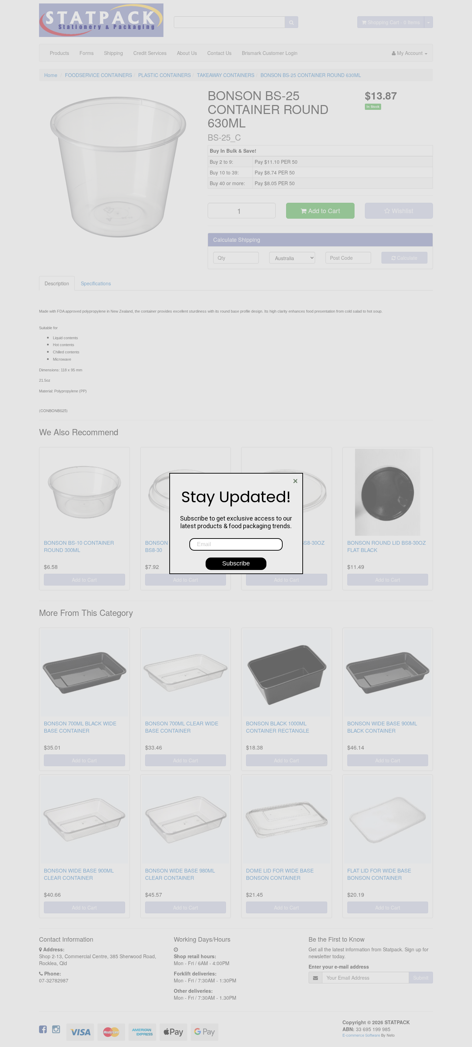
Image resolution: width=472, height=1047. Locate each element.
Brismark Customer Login (270, 52)
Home (50, 75)
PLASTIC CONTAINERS (164, 75)
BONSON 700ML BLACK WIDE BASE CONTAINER (80, 727)
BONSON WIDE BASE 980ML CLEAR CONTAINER (180, 874)
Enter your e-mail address (339, 966)
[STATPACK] (101, 17)
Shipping (113, 52)
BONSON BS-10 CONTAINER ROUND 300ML (79, 546)
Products (59, 52)
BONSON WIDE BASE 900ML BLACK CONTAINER (382, 727)
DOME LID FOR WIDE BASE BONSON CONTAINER (280, 874)
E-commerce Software (361, 1035)
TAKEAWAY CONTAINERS (225, 75)
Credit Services (150, 52)
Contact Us (219, 52)
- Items (394, 22)
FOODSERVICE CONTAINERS (98, 75)
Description (57, 283)
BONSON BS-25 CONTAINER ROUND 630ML (311, 75)
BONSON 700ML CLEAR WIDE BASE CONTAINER (181, 727)
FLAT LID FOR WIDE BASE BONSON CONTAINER (379, 874)
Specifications (96, 283)
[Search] (291, 22)
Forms (86, 52)
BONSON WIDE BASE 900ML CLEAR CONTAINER (79, 874)
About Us (187, 52)
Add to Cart (323, 210)
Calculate (406, 257)
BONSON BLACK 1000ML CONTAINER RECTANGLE (277, 727)
